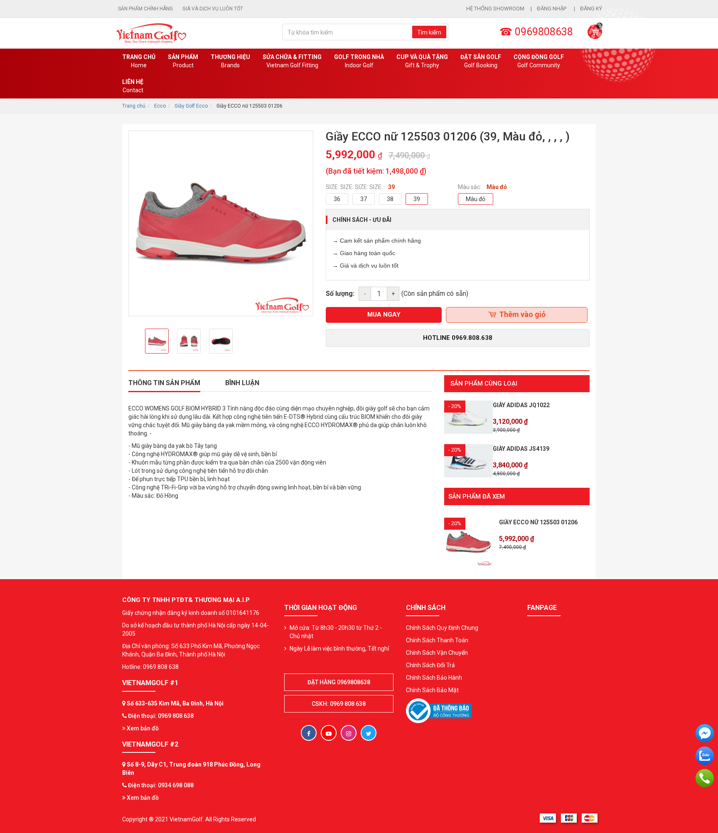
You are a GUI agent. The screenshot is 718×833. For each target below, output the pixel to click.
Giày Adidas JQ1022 (521, 405)
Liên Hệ (132, 86)
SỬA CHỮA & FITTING (292, 61)
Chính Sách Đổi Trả (430, 665)
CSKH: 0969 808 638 (339, 703)
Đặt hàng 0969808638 (338, 682)
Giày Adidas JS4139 (521, 448)
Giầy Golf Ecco (191, 106)
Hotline (457, 338)
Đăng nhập (552, 8)
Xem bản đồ (142, 728)
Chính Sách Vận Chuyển (437, 652)
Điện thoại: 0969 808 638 (161, 716)
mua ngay (384, 314)
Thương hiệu (230, 61)
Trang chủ (138, 61)
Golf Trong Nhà (359, 61)
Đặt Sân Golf (480, 61)
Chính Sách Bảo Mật (432, 690)
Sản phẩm (183, 61)
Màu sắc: (469, 187)
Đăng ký (591, 8)
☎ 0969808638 (536, 32)
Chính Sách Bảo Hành (434, 677)
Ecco (160, 106)
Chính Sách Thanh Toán (437, 640)
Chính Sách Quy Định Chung (442, 627)
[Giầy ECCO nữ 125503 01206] (468, 541)
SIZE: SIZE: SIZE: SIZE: (354, 187)
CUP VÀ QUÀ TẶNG (422, 61)
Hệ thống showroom (495, 8)
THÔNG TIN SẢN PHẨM (164, 383)
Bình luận (242, 383)
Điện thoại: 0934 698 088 (161, 785)
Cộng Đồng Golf (539, 61)
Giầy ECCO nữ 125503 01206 (538, 522)
